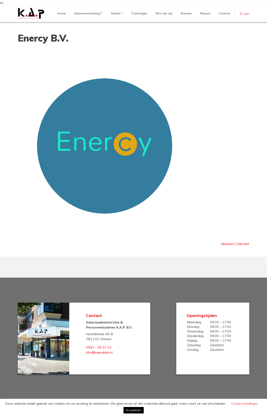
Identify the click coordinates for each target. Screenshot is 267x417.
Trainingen (139, 13)
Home (61, 13)
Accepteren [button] (133, 410)
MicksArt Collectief (235, 244)
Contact (224, 13)
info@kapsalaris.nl (99, 352)
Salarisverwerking (87, 13)
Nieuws (205, 13)
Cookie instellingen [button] (244, 404)
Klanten (186, 13)
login (246, 13)
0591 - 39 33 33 (99, 347)
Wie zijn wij (163, 13)
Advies (115, 13)
